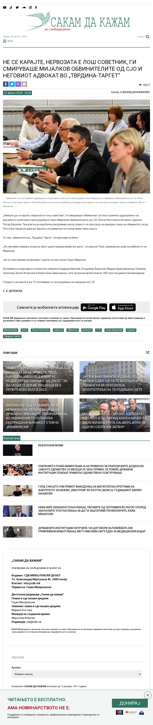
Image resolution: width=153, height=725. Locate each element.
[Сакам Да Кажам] (76, 30)
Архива (16, 667)
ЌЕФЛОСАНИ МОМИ (50, 445)
